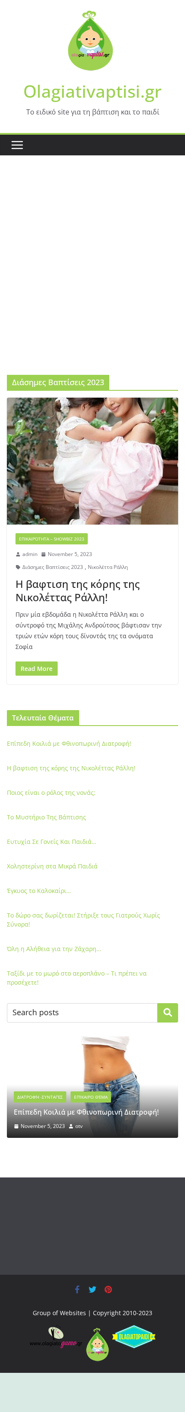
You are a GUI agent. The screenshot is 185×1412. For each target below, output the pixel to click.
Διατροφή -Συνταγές (40, 1097)
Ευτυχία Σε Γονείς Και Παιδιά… (51, 841)
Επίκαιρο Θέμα (91, 1097)
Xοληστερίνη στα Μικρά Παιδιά (52, 866)
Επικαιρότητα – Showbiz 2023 (51, 539)
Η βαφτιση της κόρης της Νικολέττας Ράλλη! (77, 590)
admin (29, 554)
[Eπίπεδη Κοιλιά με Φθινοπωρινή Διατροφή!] (92, 1042)
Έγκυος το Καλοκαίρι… (39, 891)
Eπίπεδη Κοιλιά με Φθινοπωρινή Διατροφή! (69, 743)
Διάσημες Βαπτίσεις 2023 (52, 567)
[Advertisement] (92, 278)
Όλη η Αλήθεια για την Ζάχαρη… (54, 949)
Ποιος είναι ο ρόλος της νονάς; (51, 792)
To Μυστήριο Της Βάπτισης (46, 817)
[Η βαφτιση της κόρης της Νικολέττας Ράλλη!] (92, 461)
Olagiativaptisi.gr (92, 91)
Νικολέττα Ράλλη (108, 567)
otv (79, 1126)
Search (167, 1012)
